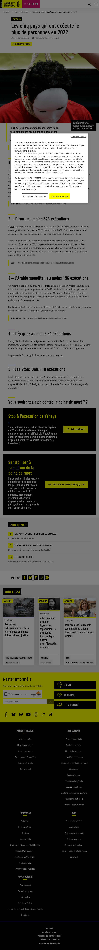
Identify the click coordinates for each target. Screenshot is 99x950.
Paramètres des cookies (34, 196)
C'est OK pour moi (59, 196)
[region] (49, 168)
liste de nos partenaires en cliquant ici (34, 167)
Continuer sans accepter (78, 137)
